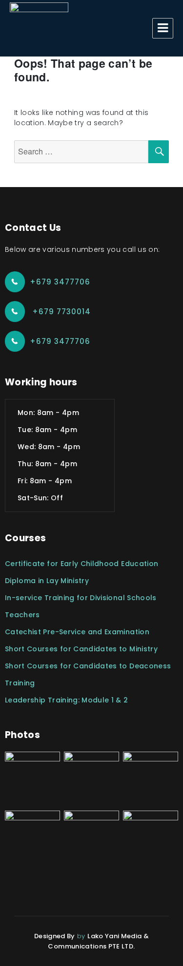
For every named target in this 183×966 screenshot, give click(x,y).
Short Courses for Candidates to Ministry (81, 649)
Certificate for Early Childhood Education (81, 563)
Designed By (54, 936)
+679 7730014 (60, 311)
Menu (162, 28)
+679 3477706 (60, 282)
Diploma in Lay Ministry (47, 581)
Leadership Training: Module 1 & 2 (66, 700)
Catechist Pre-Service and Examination (77, 632)
